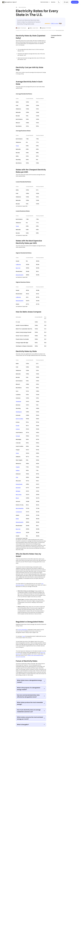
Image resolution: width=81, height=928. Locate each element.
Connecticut (19, 512)
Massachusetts (19, 275)
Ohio (17, 477)
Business (53, 2)
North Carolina (19, 418)
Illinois (17, 498)
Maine (17, 518)
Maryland (18, 487)
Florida (17, 425)
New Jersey (18, 494)
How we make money (60, 30)
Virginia (18, 467)
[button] (45, 2)
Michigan (18, 491)
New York (18, 268)
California (18, 264)
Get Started (74, 2)
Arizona (18, 429)
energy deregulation (22, 629)
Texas (17, 145)
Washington (19, 412)
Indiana (17, 470)
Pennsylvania (19, 484)
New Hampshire (19, 508)
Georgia (18, 436)
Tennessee (18, 401)
